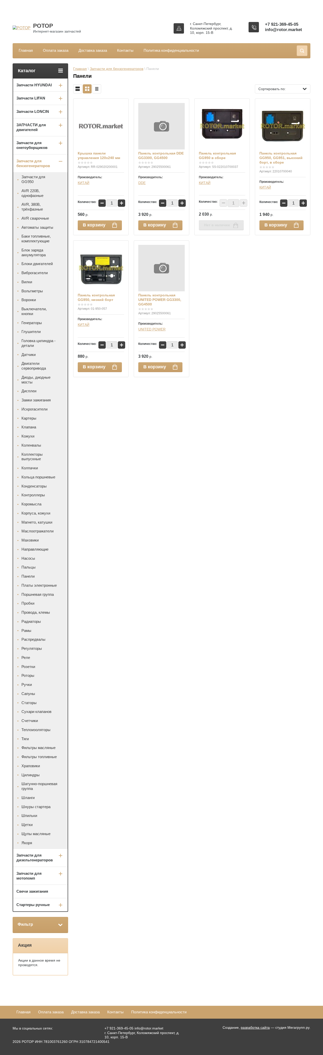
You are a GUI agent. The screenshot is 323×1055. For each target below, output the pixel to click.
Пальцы (28, 567)
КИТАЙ (83, 183)
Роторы (27, 675)
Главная (26, 50)
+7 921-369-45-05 (281, 24)
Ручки (26, 684)
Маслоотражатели (37, 531)
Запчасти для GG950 (33, 179)
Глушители (31, 331)
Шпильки (29, 815)
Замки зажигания (36, 400)
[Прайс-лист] (96, 88)
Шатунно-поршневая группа (39, 786)
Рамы (26, 630)
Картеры (28, 418)
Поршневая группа (37, 594)
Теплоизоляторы (35, 730)
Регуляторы (31, 648)
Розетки (28, 666)
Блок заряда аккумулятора (33, 252)
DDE (142, 183)
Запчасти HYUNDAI (34, 85)
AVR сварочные (35, 218)
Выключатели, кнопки (34, 311)
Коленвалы (31, 445)
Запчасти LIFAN (30, 98)
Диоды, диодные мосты (35, 379)
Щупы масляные (35, 834)
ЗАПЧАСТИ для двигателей (31, 127)
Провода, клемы (35, 612)
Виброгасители (34, 273)
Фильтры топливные (39, 757)
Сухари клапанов (36, 711)
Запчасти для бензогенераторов (116, 69)
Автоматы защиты (37, 227)
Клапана (28, 427)
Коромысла (31, 504)
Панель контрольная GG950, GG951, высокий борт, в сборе (281, 157)
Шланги (28, 797)
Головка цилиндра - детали (38, 343)
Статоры (29, 703)
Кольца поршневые (38, 477)
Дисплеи (28, 391)
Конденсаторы (34, 486)
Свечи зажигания (32, 891)
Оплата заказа (55, 50)
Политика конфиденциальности (171, 50)
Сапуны (28, 693)
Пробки (27, 603)
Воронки (28, 300)
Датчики (28, 354)
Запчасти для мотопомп (29, 875)
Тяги (25, 739)
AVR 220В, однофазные (32, 193)
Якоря (26, 843)
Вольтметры (32, 291)
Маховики (30, 540)
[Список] (77, 88)
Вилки (26, 282)
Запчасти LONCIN (32, 111)
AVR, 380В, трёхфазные (32, 206)
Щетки (27, 824)
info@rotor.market (283, 29)
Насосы (28, 558)
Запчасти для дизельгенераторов (34, 857)
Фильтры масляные (38, 747)
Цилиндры (30, 775)
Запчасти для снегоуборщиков (31, 145)
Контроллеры (33, 495)
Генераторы (31, 323)
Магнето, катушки (36, 522)
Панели (28, 576)
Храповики (30, 766)
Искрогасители (34, 409)
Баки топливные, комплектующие (36, 238)
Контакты (125, 50)
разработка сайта (255, 1027)
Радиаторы (31, 621)
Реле (25, 657)
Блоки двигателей (37, 264)
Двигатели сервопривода (33, 365)
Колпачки (29, 468)
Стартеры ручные (33, 905)
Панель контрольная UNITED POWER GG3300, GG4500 (159, 299)
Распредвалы (33, 639)
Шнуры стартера (35, 807)
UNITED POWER (152, 329)
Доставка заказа (92, 50)
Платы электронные (39, 585)
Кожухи (27, 436)
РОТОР (43, 25)
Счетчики (29, 720)
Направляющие (34, 549)
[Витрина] (87, 88)
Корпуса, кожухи (35, 513)
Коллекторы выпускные (32, 456)
